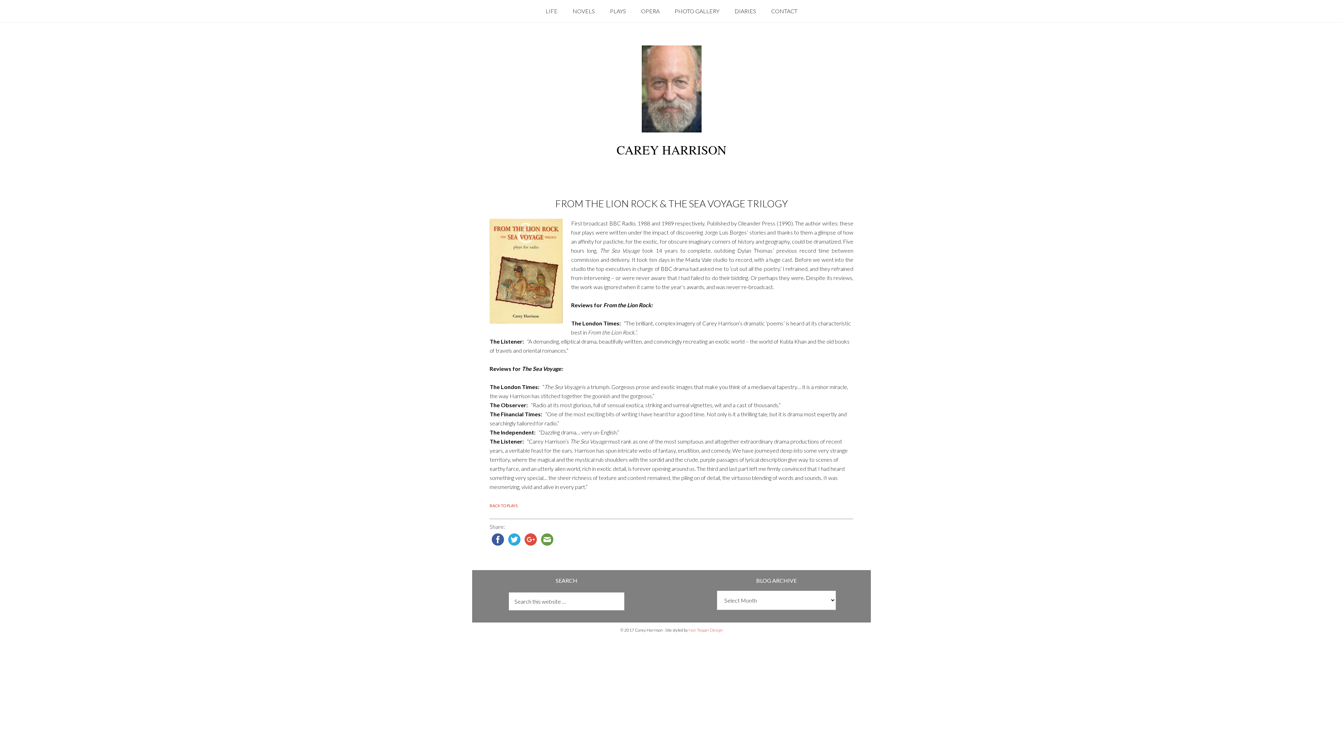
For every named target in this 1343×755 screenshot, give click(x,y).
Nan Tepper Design (706, 630)
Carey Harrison (671, 149)
